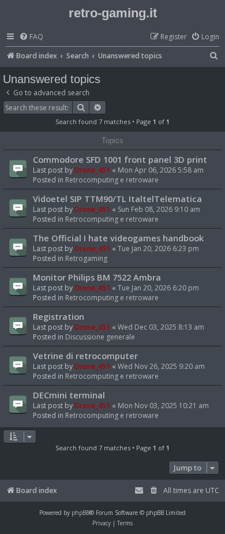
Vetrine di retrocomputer (85, 355)
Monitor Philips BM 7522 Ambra (97, 277)
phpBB (80, 513)
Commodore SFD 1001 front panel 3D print (120, 159)
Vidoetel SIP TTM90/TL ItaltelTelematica (117, 198)
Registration (58, 316)
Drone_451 (92, 170)
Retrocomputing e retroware (112, 180)
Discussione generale (100, 337)
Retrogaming (86, 258)
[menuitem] (31, 37)
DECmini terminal (69, 395)
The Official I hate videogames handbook (118, 238)
